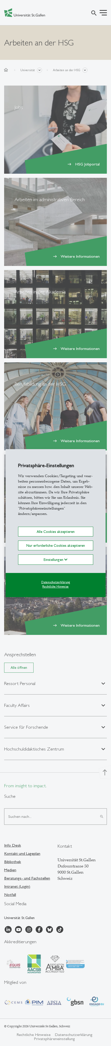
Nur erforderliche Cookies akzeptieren (55, 545)
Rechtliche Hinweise (55, 586)
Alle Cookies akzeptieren (56, 531)
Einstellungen (54, 560)
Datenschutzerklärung (55, 582)
